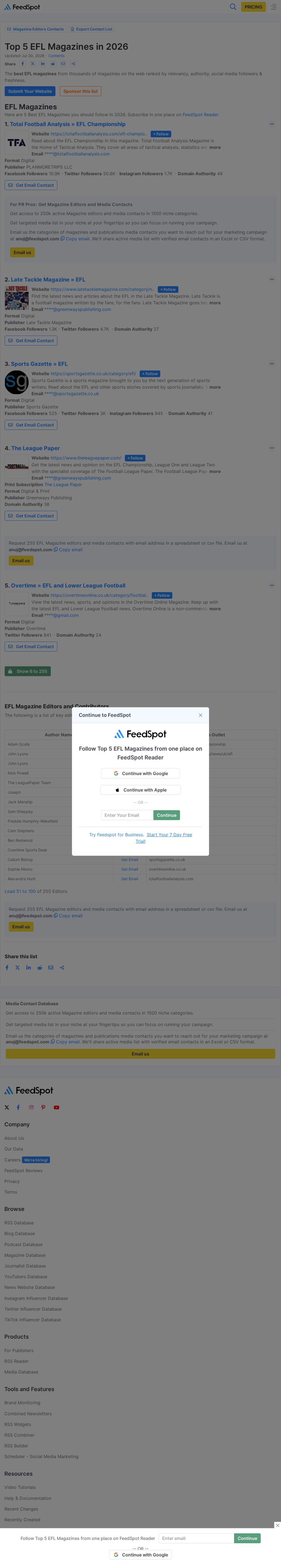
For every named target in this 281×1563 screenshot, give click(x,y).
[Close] (200, 715)
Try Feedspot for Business (116, 834)
